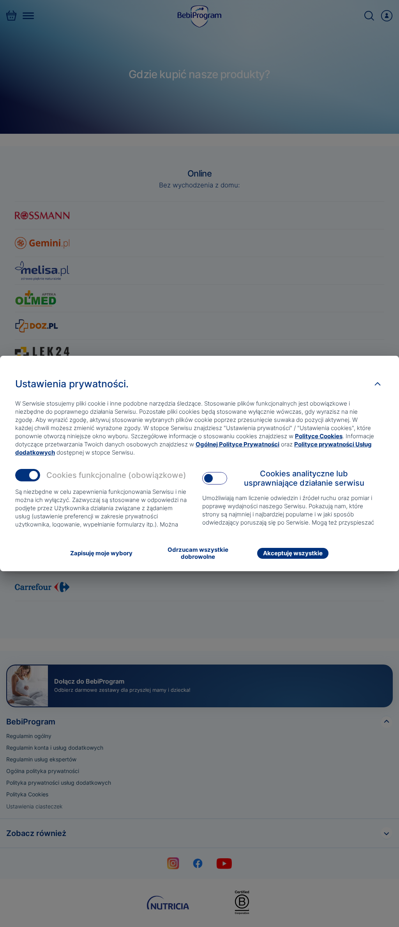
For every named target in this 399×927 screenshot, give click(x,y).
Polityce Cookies (319, 436)
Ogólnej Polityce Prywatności (237, 444)
